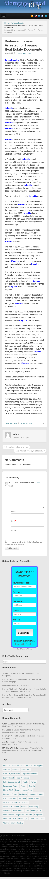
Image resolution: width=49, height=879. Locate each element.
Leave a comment (24, 53)
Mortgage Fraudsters (11, 806)
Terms (23, 649)
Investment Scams (10, 794)
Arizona (29, 765)
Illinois (17, 790)
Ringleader (38, 814)
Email (13, 521)
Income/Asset (27, 790)
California (6, 769)
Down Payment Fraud (11, 773)
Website (14, 530)
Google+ (26, 437)
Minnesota (16, 802)
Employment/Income (29, 773)
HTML (38, 482)
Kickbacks (23, 794)
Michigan (6, 802)
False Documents (22, 778)
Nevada (24, 806)
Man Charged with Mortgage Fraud (15, 685)
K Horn (5, 736)
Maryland (22, 798)
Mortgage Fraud (11, 423)
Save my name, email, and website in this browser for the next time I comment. (23, 543)
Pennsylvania (36, 810)
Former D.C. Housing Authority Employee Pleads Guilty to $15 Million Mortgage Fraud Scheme (24, 690)
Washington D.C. (17, 823)
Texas (31, 818)
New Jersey (33, 806)
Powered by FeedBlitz (24, 644)
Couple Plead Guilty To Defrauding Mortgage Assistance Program (21, 731)
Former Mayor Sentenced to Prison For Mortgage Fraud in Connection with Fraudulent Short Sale (24, 696)
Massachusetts (33, 798)
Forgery (22, 423)
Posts (17, 437)
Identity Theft (8, 790)
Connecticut (26, 769)
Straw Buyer (22, 818)
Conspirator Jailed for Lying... (17, 447)
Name (13, 511)
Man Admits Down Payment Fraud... (29, 451)
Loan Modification (10, 798)
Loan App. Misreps (36, 794)
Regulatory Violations (24, 814)
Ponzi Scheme (8, 814)
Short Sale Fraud (9, 818)
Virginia (6, 823)
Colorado (15, 769)
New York (29, 423)
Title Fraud (40, 818)
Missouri (25, 802)
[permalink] (42, 423)
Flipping (26, 782)
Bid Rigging (38, 765)
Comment (9, 486)
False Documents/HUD (11, 782)
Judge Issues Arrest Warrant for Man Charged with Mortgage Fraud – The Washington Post (22, 750)
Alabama (6, 765)
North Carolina (17, 810)
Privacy (29, 649)
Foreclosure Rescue (10, 786)
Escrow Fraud (8, 778)
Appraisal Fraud (18, 765)
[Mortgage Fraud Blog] (24, 5)
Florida (33, 782)
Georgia (32, 786)
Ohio (27, 810)
